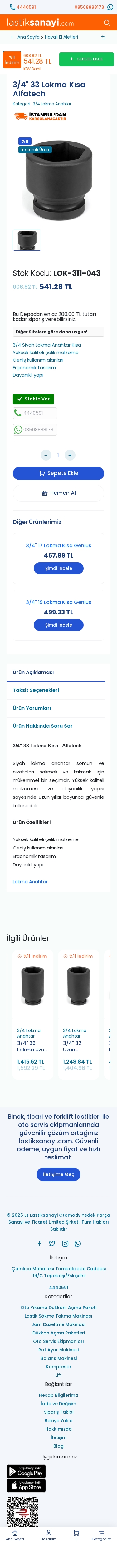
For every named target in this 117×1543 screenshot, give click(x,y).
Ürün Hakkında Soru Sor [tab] (43, 726)
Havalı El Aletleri (61, 37)
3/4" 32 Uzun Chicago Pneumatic (76, 1047)
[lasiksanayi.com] (39, 1243)
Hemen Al (63, 493)
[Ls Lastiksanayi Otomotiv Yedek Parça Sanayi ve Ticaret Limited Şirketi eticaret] (58, 1516)
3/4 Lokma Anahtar (52, 104)
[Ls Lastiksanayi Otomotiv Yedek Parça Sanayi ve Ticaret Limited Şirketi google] (58, 1471)
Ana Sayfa (15, 1538)
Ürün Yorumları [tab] (32, 708)
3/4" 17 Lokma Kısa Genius (58, 545)
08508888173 (89, 7)
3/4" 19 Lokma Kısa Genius (58, 602)
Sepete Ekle (62, 473)
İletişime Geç (58, 1174)
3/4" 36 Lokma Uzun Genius (32, 1047)
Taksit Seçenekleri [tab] (36, 690)
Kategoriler (101, 1538)
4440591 (26, 7)
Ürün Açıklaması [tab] (33, 672)
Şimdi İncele (58, 568)
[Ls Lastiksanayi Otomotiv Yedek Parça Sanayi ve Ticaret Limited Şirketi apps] (58, 1485)
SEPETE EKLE (90, 59)
